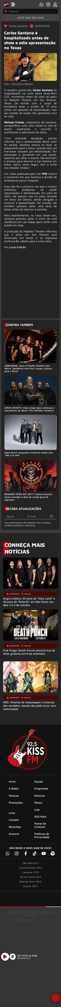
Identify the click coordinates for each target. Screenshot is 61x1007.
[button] (55, 998)
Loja (37, 809)
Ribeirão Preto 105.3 (30, 881)
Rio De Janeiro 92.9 (30, 877)
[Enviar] (51, 516)
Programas (41, 788)
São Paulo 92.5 (23, 958)
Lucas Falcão (17, 247)
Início (12, 781)
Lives (12, 812)
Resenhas (15, 826)
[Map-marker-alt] (13, 957)
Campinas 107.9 (30, 872)
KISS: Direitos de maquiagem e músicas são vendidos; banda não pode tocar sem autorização (29, 705)
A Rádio (14, 788)
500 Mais (40, 816)
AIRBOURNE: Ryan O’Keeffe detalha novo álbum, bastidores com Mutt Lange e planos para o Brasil (28, 368)
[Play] (5, 957)
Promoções (16, 802)
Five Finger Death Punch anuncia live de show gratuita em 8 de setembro (29, 652)
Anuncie (14, 833)
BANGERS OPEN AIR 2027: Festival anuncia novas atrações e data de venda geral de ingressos (28, 497)
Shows (38, 802)
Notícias (39, 795)
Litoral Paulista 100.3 (30, 867)
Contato (14, 819)
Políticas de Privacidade (42, 835)
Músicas (14, 795)
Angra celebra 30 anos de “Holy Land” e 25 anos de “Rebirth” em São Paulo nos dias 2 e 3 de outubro (29, 602)
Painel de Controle (40, 825)
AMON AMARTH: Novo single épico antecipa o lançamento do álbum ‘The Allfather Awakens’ (29, 409)
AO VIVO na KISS (27, 955)
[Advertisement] (30, 285)
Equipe (38, 781)
